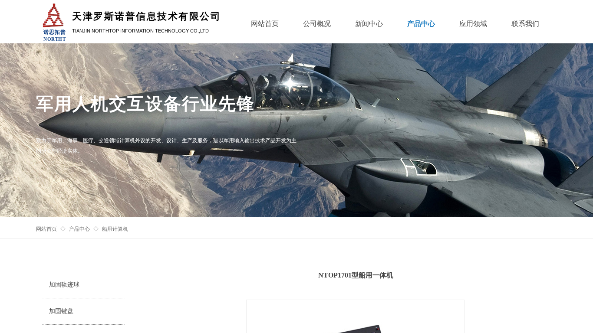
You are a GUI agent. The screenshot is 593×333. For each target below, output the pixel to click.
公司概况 (317, 23)
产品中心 (79, 229)
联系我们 (525, 23)
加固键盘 (61, 311)
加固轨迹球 (64, 284)
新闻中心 (369, 23)
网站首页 (46, 229)
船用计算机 (115, 229)
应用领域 (473, 23)
